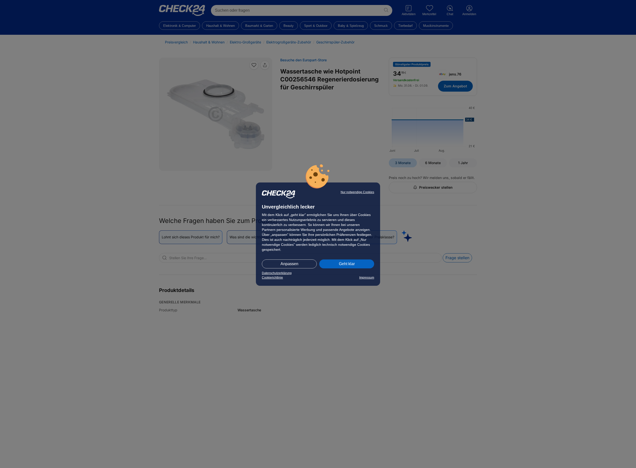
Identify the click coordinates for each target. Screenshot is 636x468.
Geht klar (347, 264)
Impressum (366, 277)
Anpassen (289, 264)
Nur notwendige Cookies (357, 192)
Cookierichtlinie (272, 277)
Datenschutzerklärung (277, 273)
